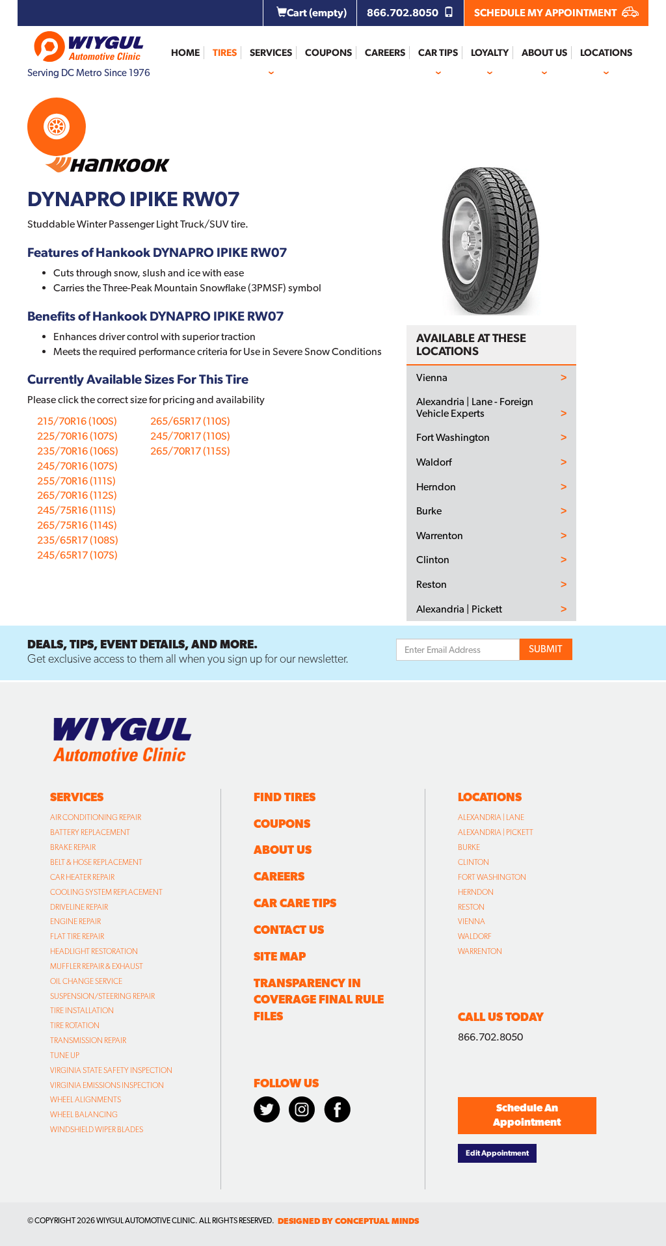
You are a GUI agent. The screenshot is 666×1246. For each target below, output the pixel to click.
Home (185, 53)
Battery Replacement (90, 832)
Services (271, 53)
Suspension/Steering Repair (102, 996)
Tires (225, 53)
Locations (606, 53)
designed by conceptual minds (348, 1221)
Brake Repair (73, 847)
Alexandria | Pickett (459, 609)
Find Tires (284, 797)
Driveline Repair (79, 907)
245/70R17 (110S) (190, 436)
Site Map (280, 956)
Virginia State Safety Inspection (111, 1070)
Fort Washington (453, 438)
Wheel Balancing (84, 1114)
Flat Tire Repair (77, 936)
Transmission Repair (88, 1040)
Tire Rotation (75, 1025)
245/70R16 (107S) (77, 466)
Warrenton (439, 536)
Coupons (328, 53)
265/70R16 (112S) (77, 495)
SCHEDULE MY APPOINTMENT (546, 13)
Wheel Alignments (85, 1099)
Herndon (436, 487)
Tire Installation (82, 1010)
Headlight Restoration (94, 951)
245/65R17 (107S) (77, 555)
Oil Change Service (86, 981)
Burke (429, 511)
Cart (317, 13)
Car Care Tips (295, 903)
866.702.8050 (403, 13)
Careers (385, 53)
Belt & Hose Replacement (96, 862)
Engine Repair (75, 921)
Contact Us (289, 929)
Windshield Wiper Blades (96, 1129)
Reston (431, 584)
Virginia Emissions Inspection (107, 1085)
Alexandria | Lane (491, 817)
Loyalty (490, 53)
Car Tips (438, 53)
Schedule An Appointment (527, 1115)
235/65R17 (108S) (77, 540)
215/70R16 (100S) (77, 421)
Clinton (432, 560)
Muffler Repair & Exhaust (96, 966)
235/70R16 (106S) (77, 451)
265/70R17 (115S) (190, 451)
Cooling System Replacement (106, 892)
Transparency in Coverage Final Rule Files (319, 1000)
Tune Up (64, 1055)
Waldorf (433, 462)
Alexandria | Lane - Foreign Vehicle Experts (474, 407)
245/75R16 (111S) (76, 510)
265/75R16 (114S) (77, 525)
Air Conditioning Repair (95, 817)
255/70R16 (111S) (76, 481)
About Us (544, 53)
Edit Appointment (497, 1153)
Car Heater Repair (82, 877)
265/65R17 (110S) (190, 421)
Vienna (431, 378)
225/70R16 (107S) (77, 436)
